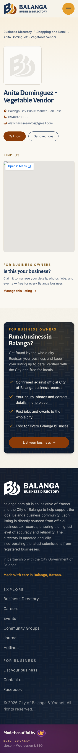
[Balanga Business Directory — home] (25, 9)
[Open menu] (68, 9)
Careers (10, 608)
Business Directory (17, 32)
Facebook (12, 689)
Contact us (13, 679)
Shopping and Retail (51, 32)
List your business (20, 670)
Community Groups (21, 628)
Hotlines (11, 647)
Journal (10, 637)
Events (9, 618)
